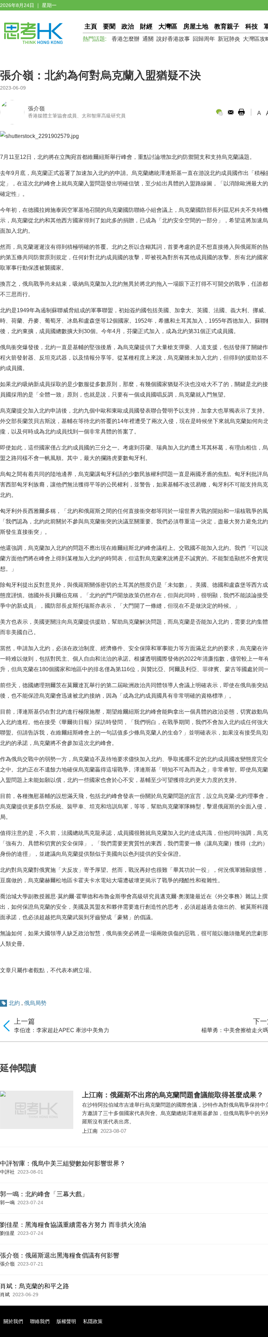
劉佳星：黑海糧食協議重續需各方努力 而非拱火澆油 (73, 1224)
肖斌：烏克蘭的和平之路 (34, 1286)
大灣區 (167, 26)
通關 (148, 39)
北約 (14, 1003)
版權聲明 (66, 1321)
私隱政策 (93, 1321)
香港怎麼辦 (126, 39)
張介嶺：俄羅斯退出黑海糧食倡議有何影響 (59, 1255)
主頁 (90, 26)
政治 (127, 26)
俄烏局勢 (35, 1003)
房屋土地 (195, 26)
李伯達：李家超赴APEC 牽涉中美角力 (61, 1030)
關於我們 (13, 1321)
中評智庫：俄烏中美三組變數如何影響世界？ (63, 1163)
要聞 (109, 26)
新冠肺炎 (229, 39)
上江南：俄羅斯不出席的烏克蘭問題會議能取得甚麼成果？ (172, 1095)
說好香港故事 (173, 39)
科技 (251, 26)
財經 (146, 26)
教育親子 (226, 26)
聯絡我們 (40, 1321)
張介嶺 (36, 109)
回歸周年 (204, 39)
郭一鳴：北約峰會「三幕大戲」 (44, 1194)
